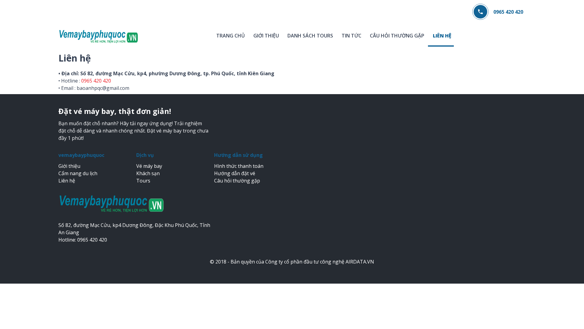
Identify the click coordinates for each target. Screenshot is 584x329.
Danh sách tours (310, 35)
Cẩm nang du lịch (77, 173)
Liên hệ (442, 35)
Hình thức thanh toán (238, 166)
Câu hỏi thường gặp (397, 35)
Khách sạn (148, 173)
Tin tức (351, 35)
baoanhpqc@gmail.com (103, 88)
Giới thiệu (266, 35)
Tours (143, 180)
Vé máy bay (149, 166)
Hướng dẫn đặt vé (234, 173)
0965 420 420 (508, 12)
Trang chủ (230, 35)
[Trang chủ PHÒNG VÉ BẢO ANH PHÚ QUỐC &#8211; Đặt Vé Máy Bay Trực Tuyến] (98, 36)
